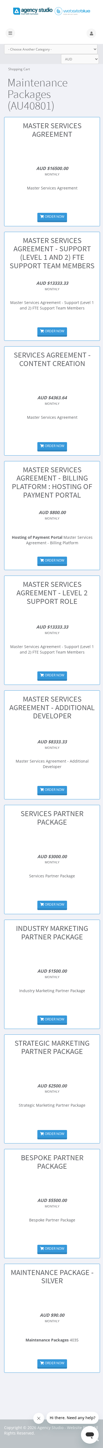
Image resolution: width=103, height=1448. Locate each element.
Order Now (54, 216)
